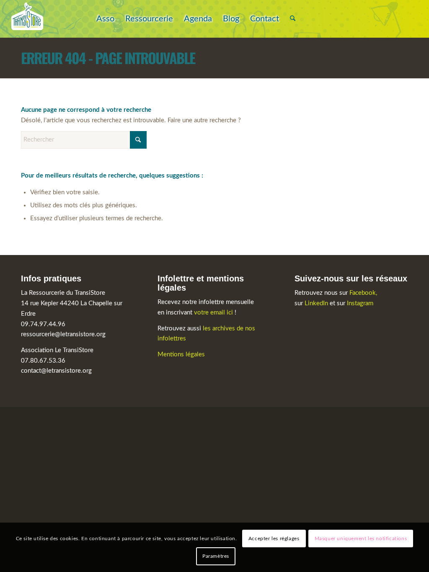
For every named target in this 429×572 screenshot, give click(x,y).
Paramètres (215, 556)
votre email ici (213, 312)
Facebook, (363, 293)
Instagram (360, 303)
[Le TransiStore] (27, 19)
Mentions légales (181, 354)
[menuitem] (105, 19)
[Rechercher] (292, 19)
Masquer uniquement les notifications (361, 538)
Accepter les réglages (274, 538)
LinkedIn (317, 303)
